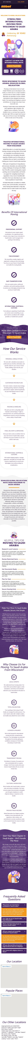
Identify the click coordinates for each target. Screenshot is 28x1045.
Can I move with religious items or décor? (13, 951)
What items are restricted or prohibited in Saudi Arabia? (11, 905)
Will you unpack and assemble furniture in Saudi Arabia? (11, 932)
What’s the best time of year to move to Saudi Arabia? (12, 924)
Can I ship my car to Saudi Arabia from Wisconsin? (12, 919)
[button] (25, 6)
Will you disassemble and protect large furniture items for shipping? (13, 946)
